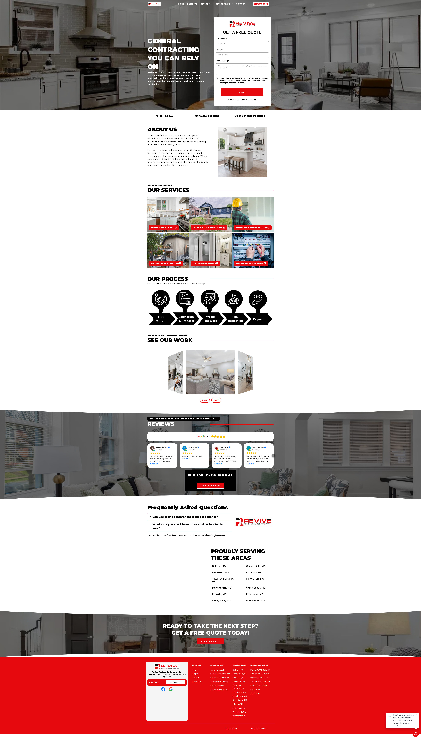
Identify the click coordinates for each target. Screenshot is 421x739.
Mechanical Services (218, 690)
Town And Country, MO (223, 580)
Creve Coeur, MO (256, 587)
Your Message (223, 61)
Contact (195, 678)
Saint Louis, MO (255, 579)
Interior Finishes (217, 686)
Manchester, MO (221, 587)
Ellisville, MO (219, 594)
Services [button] (205, 4)
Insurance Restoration (219, 678)
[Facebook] (163, 689)
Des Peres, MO (220, 572)
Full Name (221, 39)
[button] (147, 455)
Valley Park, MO (221, 600)
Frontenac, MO (254, 594)
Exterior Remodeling (219, 682)
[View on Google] (152, 448)
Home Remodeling (218, 670)
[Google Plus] (170, 689)
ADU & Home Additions (220, 674)
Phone (219, 50)
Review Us (196, 682)
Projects (195, 674)
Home (194, 670)
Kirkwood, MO (254, 572)
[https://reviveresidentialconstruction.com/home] (154, 4)
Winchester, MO (255, 600)
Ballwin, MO (219, 566)
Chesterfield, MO (256, 566)
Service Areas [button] (223, 4)
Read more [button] (154, 464)
